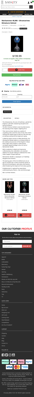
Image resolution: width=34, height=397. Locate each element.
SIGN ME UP (27, 246)
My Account (5, 307)
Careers (4, 336)
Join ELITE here (19, 66)
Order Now (21, 70)
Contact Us (5, 343)
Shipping (4, 333)
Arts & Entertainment (15, 14)
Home (3, 305)
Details (10, 32)
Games (3, 269)
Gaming (4, 272)
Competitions (5, 322)
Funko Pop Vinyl (6, 267)
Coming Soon (5, 317)
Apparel (4, 257)
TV (2, 296)
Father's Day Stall (17, 16)
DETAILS (17, 118)
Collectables (5, 262)
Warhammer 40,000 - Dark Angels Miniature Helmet (24, 196)
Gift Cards (4, 315)
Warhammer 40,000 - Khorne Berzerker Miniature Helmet (9, 196)
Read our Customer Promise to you (17, 388)
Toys (3, 294)
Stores (3, 345)
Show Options (17, 101)
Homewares (5, 277)
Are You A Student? (7, 325)
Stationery (4, 292)
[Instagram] (10, 355)
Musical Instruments (7, 284)
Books (5, 14)
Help (3, 338)
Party (3, 289)
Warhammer (7, 112)
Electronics (5, 264)
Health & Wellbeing (7, 274)
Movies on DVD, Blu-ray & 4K (9, 279)
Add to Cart (10, 215)
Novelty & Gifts (6, 287)
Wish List (4, 310)
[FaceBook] (3, 355)
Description (4, 32)
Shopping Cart (6, 312)
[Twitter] (7, 355)
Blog (3, 341)
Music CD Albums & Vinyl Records (11, 282)
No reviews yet (15, 28)
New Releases (5, 320)
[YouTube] (14, 355)
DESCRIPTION (7, 118)
